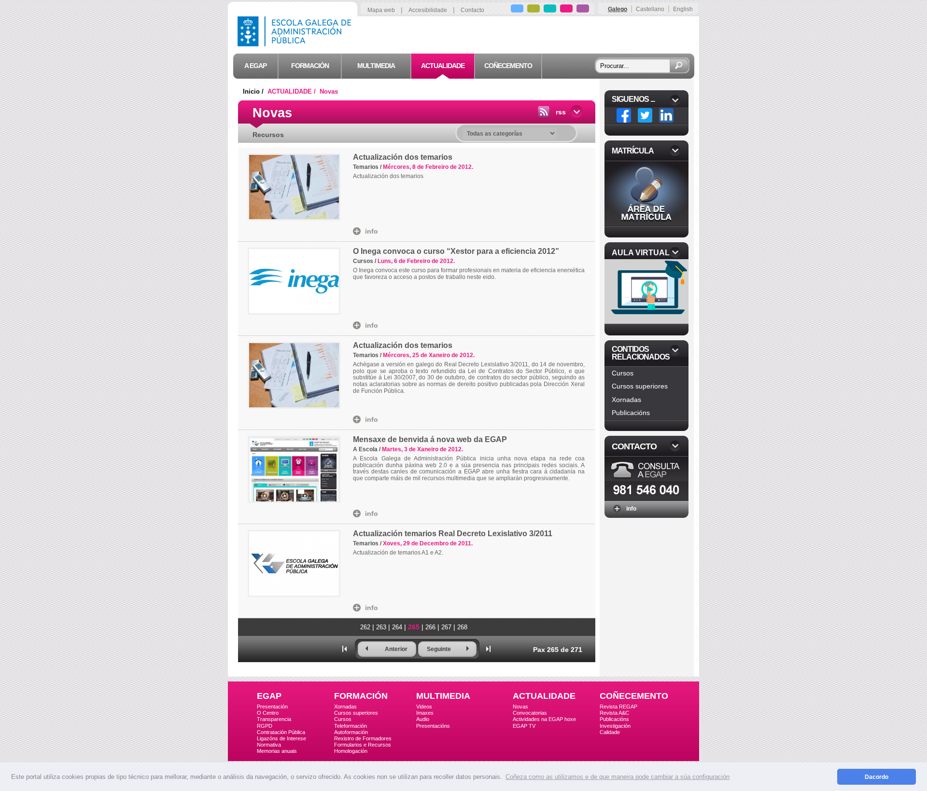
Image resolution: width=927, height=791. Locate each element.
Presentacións (433, 726)
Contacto (472, 10)
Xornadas (626, 399)
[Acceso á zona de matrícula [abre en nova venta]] (646, 223)
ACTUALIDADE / (292, 91)
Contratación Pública (281, 732)
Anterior (396, 649)
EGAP (269, 696)
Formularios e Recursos (362, 745)
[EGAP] (517, 10)
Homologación (350, 751)
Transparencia (274, 719)
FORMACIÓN (361, 696)
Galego (617, 9)
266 (430, 627)
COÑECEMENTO (634, 696)
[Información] (646, 497)
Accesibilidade (427, 10)
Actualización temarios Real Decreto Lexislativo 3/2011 (452, 533)
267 (446, 627)
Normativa (269, 745)
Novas (329, 91)
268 (462, 627)
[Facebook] (624, 115)
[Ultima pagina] (488, 648)
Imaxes (425, 713)
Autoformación (351, 732)
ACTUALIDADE (544, 696)
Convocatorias (530, 713)
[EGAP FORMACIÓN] (533, 10)
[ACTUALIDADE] (566, 10)
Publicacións (631, 412)
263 (381, 627)
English (683, 9)
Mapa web (381, 10)
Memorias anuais (277, 751)
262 (365, 627)
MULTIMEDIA (443, 696)
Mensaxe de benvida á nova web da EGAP (430, 439)
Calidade (610, 732)
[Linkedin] (666, 115)
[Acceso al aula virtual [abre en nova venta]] (647, 321)
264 (397, 627)
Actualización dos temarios (402, 157)
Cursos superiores (640, 386)
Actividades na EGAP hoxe (544, 719)
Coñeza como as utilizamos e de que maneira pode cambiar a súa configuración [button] (618, 776)
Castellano (650, 9)
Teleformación (350, 726)
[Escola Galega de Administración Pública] (296, 44)
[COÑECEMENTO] (583, 10)
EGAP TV (524, 726)
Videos (424, 706)
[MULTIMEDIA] (550, 10)
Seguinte (439, 649)
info (371, 231)
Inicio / (254, 91)
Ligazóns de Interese (281, 738)
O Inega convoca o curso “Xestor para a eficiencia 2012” (456, 251)
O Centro (268, 713)
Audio (422, 719)
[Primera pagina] (344, 648)
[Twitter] (645, 115)
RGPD (264, 726)
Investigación (615, 726)
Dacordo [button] (876, 777)
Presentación (272, 706)
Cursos (622, 373)
